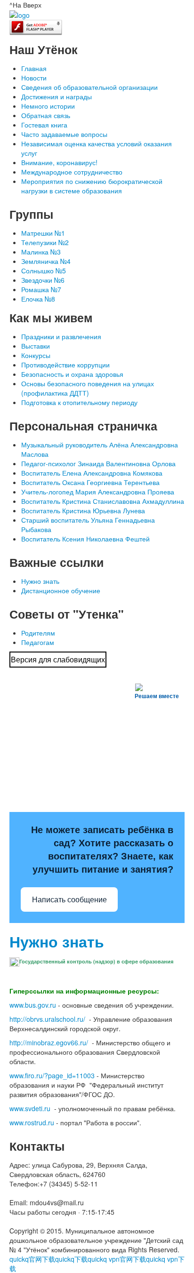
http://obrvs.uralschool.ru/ (47, 1019)
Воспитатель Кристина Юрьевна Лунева (83, 510)
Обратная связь (45, 115)
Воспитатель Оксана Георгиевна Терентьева (90, 482)
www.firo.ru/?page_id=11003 (52, 1075)
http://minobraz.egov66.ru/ (48, 1042)
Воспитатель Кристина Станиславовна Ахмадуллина (102, 501)
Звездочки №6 (43, 280)
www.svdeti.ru (29, 1108)
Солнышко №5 (43, 270)
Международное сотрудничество (71, 171)
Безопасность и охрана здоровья (72, 374)
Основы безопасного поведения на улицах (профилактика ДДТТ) (87, 388)
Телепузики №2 (45, 242)
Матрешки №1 (43, 233)
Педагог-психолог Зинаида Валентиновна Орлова (98, 463)
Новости (34, 77)
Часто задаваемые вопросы (64, 134)
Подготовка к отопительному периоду (79, 402)
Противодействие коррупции (65, 364)
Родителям (38, 632)
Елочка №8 (38, 298)
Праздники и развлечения (61, 336)
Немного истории (48, 106)
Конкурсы (35, 355)
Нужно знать (40, 581)
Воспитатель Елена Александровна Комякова (91, 472)
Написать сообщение (69, 900)
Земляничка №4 (46, 261)
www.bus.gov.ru (32, 1005)
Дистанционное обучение (60, 590)
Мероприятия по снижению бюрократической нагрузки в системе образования (91, 185)
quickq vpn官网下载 (117, 1259)
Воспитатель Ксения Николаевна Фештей (85, 538)
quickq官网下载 (32, 1259)
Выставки (35, 345)
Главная (34, 68)
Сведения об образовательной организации (89, 87)
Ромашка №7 (41, 289)
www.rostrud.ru (31, 1122)
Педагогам (37, 642)
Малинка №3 (41, 251)
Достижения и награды (56, 96)
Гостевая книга (44, 124)
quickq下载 (71, 1259)
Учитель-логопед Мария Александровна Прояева (97, 491)
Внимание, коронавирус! (59, 162)
